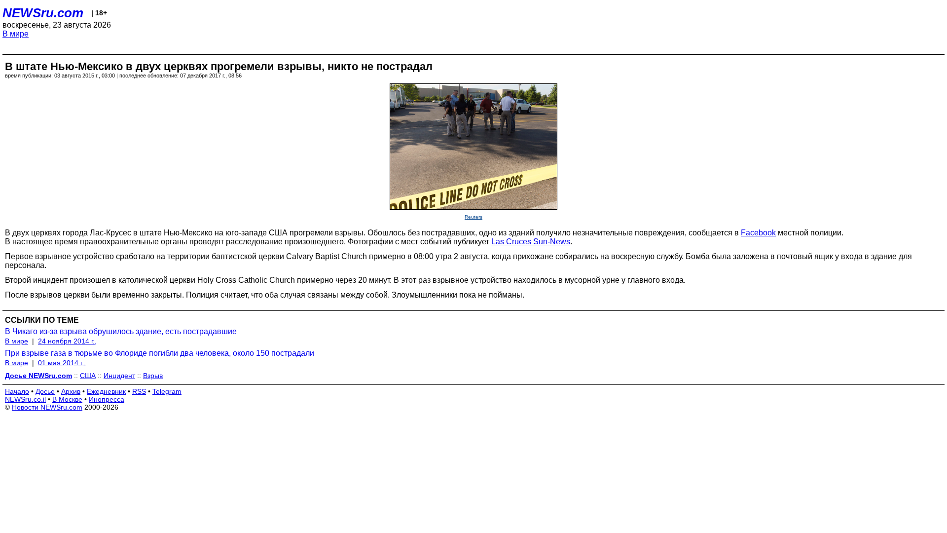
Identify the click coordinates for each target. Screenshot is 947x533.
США (88, 376)
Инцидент (119, 376)
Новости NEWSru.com (47, 407)
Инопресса (106, 399)
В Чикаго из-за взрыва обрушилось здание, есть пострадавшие (121, 331)
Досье (45, 391)
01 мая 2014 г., (62, 363)
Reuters (473, 217)
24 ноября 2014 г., (67, 341)
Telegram (167, 391)
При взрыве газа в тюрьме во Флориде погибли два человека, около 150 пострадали (159, 353)
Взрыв (153, 376)
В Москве (67, 399)
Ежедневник (106, 391)
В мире (15, 34)
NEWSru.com (42, 12)
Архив (70, 391)
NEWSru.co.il (25, 399)
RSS (139, 391)
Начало (17, 391)
